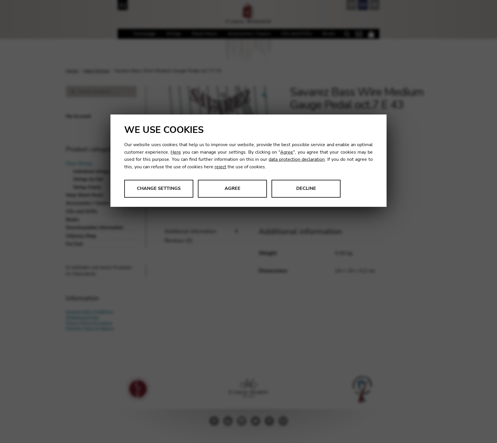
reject (220, 167)
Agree (286, 152)
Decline (306, 188)
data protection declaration (297, 159)
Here (176, 152)
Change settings (159, 188)
